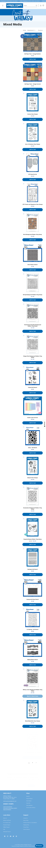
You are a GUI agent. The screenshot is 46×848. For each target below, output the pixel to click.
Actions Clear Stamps (32, 114)
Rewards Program (6, 824)
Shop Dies (28, 803)
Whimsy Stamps (20, 844)
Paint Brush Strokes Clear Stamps (32, 752)
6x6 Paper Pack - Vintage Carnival (33, 84)
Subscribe (31, 785)
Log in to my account (7, 806)
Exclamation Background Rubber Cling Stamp (32, 508)
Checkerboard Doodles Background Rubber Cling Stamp (32, 325)
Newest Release (29, 798)
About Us (5, 818)
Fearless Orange (31, 846)
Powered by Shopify (15, 846)
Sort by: (24, 30)
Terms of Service (26, 829)
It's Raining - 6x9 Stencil (32, 629)
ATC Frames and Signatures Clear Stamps (33, 204)
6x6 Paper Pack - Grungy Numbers (32, 53)
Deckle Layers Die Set (32, 417)
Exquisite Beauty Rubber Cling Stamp (33, 539)
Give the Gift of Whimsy (30, 807)
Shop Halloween (29, 805)
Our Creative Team (6, 822)
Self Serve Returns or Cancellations (30, 822)
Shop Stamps (28, 800)
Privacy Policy (26, 827)
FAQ (4, 829)
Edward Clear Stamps (32, 477)
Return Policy (25, 820)
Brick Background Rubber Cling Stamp (32, 234)
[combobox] (30, 5)
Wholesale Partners (7, 831)
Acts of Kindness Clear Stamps (32, 144)
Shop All (27, 796)
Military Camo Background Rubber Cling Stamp (32, 690)
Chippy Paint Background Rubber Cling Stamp (32, 357)
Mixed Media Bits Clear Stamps (32, 721)
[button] (2, 5)
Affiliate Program (6, 827)
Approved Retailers (7, 809)
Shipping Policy (26, 824)
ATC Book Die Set (32, 174)
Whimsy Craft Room (7, 820)
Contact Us (25, 818)
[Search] (36, 5)
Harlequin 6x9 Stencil (32, 569)
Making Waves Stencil (32, 659)
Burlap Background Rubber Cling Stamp (32, 294)
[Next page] (36, 762)
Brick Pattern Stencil (32, 264)
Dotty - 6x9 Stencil (32, 447)
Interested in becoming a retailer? (10, 808)
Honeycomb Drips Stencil (33, 599)
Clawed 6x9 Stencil (32, 387)
